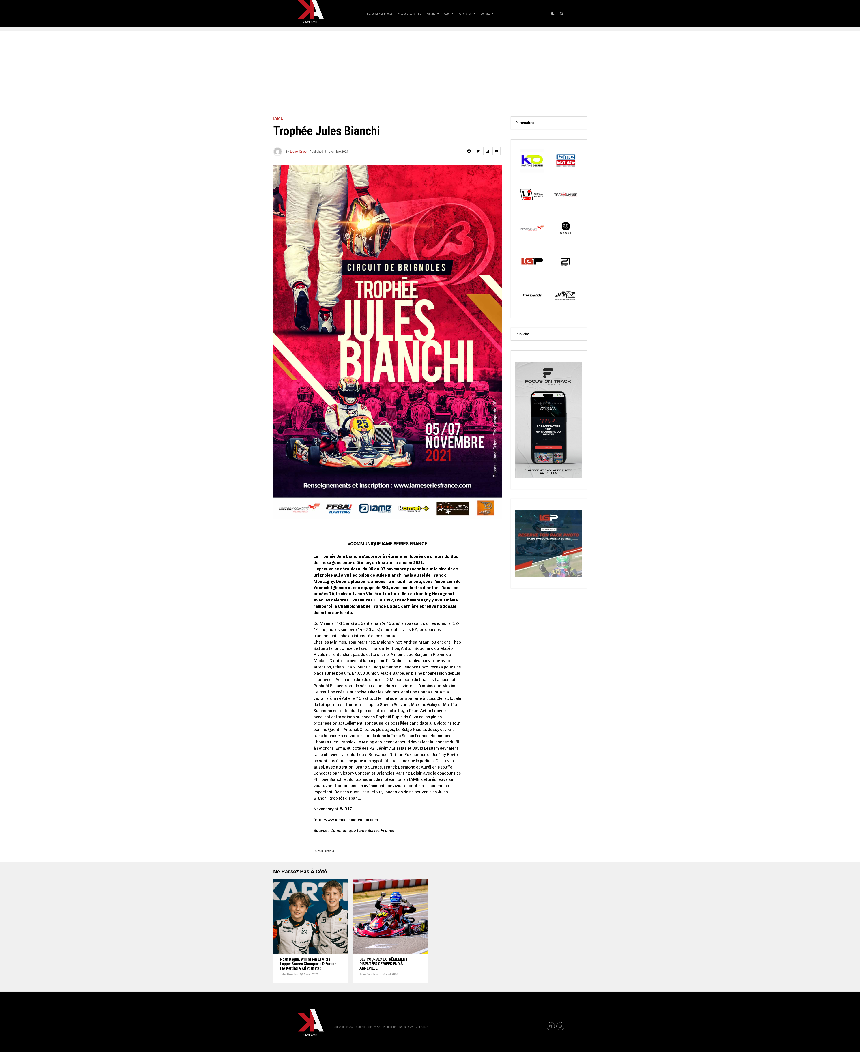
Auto (447, 13)
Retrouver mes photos (380, 13)
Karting (431, 13)
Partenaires (465, 13)
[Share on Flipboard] (487, 151)
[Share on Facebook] (469, 151)
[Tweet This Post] (478, 151)
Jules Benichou (289, 974)
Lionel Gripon (299, 151)
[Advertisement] (430, 74)
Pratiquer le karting (409, 13)
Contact (485, 13)
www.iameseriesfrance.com (351, 819)
